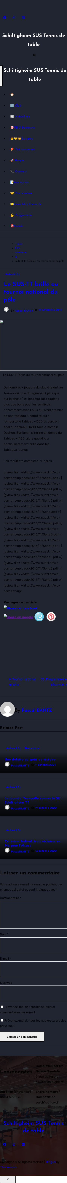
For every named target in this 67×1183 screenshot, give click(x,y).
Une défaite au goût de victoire (30, 759)
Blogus (50, 1162)
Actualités (12, 274)
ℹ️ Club (15, 105)
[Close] (8, 1179)
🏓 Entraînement (22, 149)
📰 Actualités (20, 116)
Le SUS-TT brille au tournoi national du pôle (31, 292)
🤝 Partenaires (21, 193)
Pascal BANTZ (24, 310)
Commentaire (10, 898)
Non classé (32, 748)
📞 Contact (18, 171)
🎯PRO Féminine (22, 127)
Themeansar (8, 1167)
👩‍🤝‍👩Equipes (21, 138)
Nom (4, 934)
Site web (6, 983)
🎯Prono (16, 226)
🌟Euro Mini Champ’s (25, 204)
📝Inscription (19, 182)
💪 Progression (21, 215)
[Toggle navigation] (1, 75)
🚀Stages (17, 160)
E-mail (5, 958)
